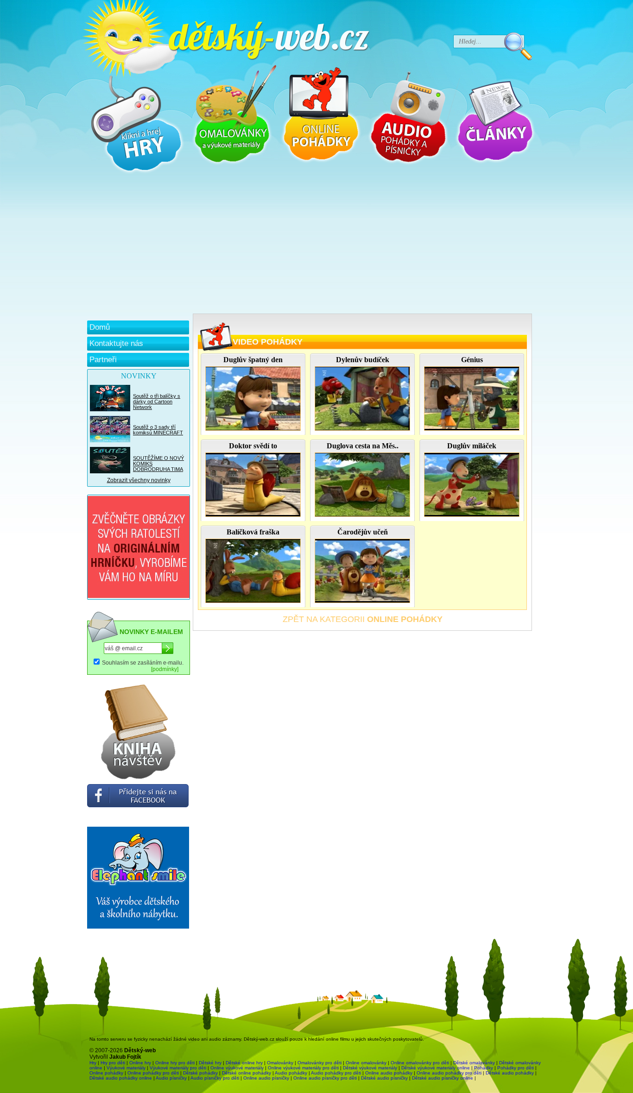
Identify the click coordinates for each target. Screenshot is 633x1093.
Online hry (140, 1062)
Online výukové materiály (237, 1067)
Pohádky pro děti (515, 1067)
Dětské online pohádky (246, 1072)
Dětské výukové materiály (370, 1067)
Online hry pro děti (175, 1062)
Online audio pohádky (388, 1072)
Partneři (103, 359)
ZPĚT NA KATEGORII (363, 619)
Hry (92, 1062)
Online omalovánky (366, 1062)
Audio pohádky (291, 1072)
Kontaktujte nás (116, 343)
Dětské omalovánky (474, 1062)
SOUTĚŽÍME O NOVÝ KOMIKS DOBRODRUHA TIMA (158, 463)
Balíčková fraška (253, 532)
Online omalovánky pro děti (420, 1062)
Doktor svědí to (253, 446)
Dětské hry (210, 1062)
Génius (472, 360)
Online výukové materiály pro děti (303, 1067)
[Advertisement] (309, 244)
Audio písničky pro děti (214, 1077)
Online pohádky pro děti (153, 1072)
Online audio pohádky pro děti (449, 1072)
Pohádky (483, 1067)
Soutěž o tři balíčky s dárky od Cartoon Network (156, 401)
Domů (99, 327)
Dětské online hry (244, 1062)
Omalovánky (280, 1062)
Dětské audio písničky (384, 1077)
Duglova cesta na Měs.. (363, 446)
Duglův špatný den (253, 360)
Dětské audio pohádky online (120, 1077)
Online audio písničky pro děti (325, 1077)
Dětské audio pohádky (510, 1072)
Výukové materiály (126, 1067)
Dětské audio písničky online (442, 1077)
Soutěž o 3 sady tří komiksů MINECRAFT (158, 429)
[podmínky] (164, 669)
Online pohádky (106, 1072)
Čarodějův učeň (362, 532)
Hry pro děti (113, 1062)
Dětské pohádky (200, 1072)
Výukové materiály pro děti (178, 1067)
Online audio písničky (266, 1077)
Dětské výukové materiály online (435, 1067)
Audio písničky (171, 1077)
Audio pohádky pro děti (336, 1072)
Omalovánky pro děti (320, 1062)
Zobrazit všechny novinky (139, 480)
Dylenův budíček (362, 360)
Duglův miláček (471, 446)
